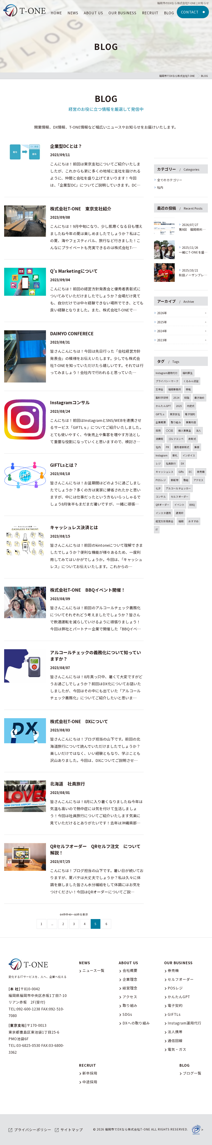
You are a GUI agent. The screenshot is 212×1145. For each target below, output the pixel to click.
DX (182, 463)
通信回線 (175, 1040)
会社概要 (130, 970)
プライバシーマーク (167, 381)
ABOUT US (128, 962)
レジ (158, 463)
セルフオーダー (179, 496)
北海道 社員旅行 (67, 784)
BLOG (184, 1065)
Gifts (181, 471)
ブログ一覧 (192, 1073)
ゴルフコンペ (175, 438)
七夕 (158, 488)
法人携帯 (175, 1031)
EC (190, 471)
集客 (196, 447)
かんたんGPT (163, 406)
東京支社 (175, 414)
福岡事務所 (174, 389)
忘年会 (159, 389)
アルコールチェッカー (178, 488)
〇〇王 (169, 430)
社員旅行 (171, 463)
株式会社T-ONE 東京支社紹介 (80, 208)
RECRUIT (87, 1065)
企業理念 (130, 979)
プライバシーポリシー (32, 1129)
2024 (176, 397)
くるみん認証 (191, 381)
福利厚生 (188, 373)
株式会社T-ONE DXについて (79, 721)
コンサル (161, 496)
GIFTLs (174, 1014)
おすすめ (193, 521)
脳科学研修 (162, 397)
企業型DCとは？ (66, 146)
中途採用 (89, 1081)
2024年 (162, 331)
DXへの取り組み (136, 1023)
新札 (174, 455)
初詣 (186, 397)
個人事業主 (184, 430)
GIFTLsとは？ (64, 465)
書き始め (199, 397)
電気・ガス (177, 1049)
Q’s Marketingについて (74, 271)
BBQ (192, 504)
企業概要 (161, 422)
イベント (179, 504)
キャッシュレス (164, 471)
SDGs (127, 1014)
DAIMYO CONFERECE (72, 333)
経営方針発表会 (164, 521)
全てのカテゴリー (169, 180)
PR (167, 447)
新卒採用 (89, 1073)
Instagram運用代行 (167, 373)
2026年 (162, 313)
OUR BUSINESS (178, 962)
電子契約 (190, 414)
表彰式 (192, 438)
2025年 (162, 322)
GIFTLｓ (160, 414)
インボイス (189, 455)
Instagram (161, 455)
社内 (160, 187)
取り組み (176, 422)
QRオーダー (162, 504)
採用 (158, 430)
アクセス (199, 480)
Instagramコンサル (70, 402)
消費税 (159, 438)
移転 (188, 389)
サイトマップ (71, 1129)
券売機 (201, 471)
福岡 (180, 521)
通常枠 (179, 513)
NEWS (84, 962)
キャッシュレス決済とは (74, 527)
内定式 (191, 406)
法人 (198, 430)
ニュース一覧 (93, 970)
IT (157, 529)
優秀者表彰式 (181, 447)
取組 (185, 480)
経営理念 (130, 988)
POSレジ (161, 480)
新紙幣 (174, 480)
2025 (179, 406)
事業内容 (191, 422)
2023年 (162, 340)
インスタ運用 (163, 513)
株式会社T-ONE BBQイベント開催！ (87, 590)
